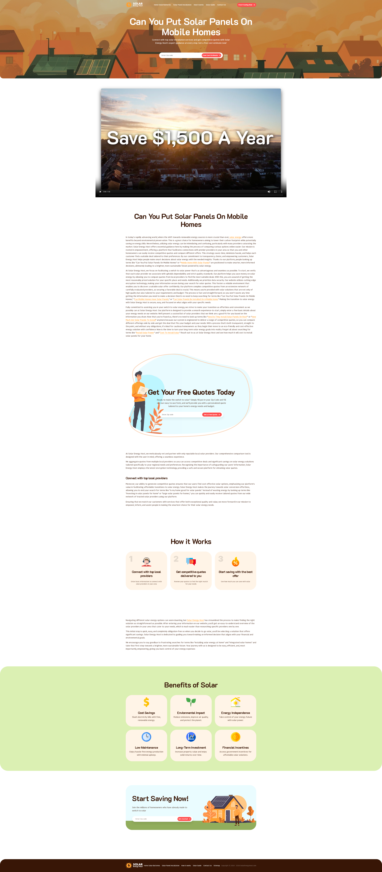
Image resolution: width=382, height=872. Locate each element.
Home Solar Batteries (162, 5)
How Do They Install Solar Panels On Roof (227, 317)
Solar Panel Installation (182, 5)
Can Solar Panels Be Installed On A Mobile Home (195, 299)
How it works (199, 5)
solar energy (235, 237)
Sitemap (217, 866)
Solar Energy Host (195, 620)
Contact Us (221, 5)
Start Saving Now (245, 5)
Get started (183, 819)
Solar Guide (210, 5)
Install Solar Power (145, 332)
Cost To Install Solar (169, 332)
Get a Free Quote (210, 415)
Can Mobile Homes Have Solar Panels (151, 299)
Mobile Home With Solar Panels (195, 262)
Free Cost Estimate (210, 55)
